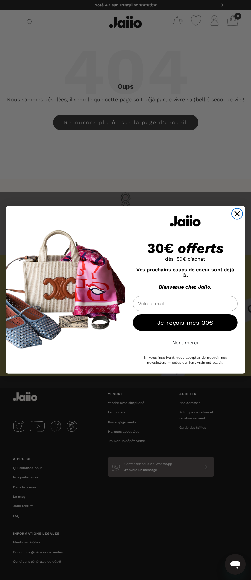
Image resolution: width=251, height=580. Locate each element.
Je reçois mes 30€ (185, 322)
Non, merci (185, 343)
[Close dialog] (237, 213)
